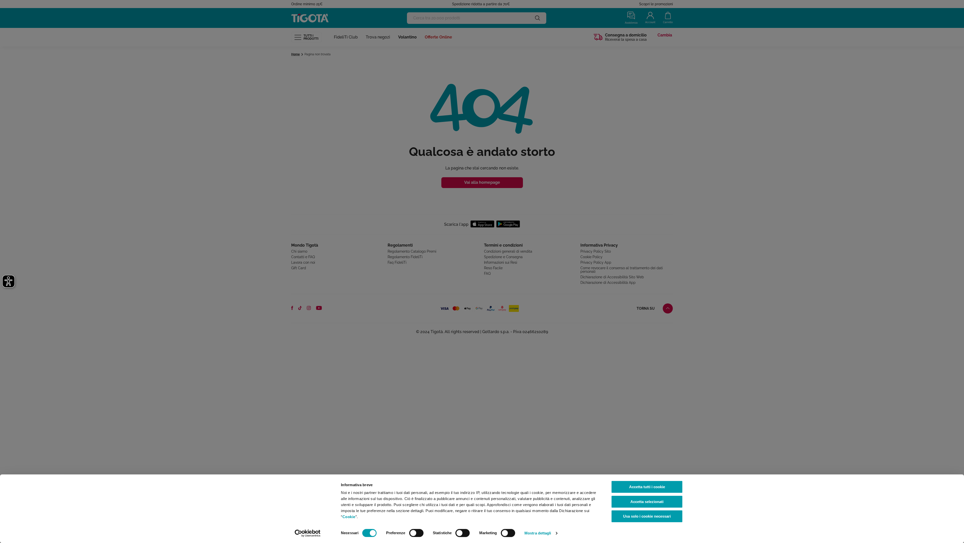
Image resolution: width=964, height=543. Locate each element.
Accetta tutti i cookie (647, 487)
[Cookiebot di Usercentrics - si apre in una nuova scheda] (308, 533)
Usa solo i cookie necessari (647, 516)
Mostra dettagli (537, 533)
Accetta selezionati (647, 502)
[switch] (416, 533)
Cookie (348, 517)
